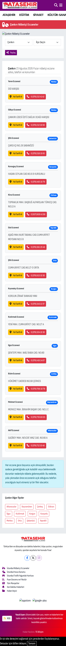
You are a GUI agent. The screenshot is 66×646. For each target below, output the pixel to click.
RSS (8, 618)
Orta (20, 520)
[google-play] (40, 601)
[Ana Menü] (60, 5)
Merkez (10, 520)
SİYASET (38, 15)
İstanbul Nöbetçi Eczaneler (18, 568)
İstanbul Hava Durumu (16, 572)
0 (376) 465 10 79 (38, 181)
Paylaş (13, 52)
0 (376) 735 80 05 (38, 417)
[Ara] (56, 5)
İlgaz (8, 513)
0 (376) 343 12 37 (38, 303)
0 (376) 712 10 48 (38, 445)
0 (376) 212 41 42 (37, 96)
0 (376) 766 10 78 (38, 388)
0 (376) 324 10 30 (38, 332)
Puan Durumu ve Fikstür (17, 579)
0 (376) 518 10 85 (38, 153)
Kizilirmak (20, 513)
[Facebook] (27, 558)
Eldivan (51, 506)
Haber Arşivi (12, 590)
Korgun (32, 513)
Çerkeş (40, 506)
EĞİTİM (24, 15)
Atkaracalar (11, 506)
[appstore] (25, 601)
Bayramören (27, 506)
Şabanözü (31, 520)
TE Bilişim (39, 631)
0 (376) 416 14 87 (38, 360)
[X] (33, 558)
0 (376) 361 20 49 (38, 247)
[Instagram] (39, 558)
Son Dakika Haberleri (15, 587)
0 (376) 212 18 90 (38, 125)
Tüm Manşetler (13, 583)
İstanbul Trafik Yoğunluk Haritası (20, 575)
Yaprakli (43, 520)
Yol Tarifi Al (17, 96)
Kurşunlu (44, 513)
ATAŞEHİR (9, 15)
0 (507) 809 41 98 (38, 214)
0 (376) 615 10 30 (38, 275)
